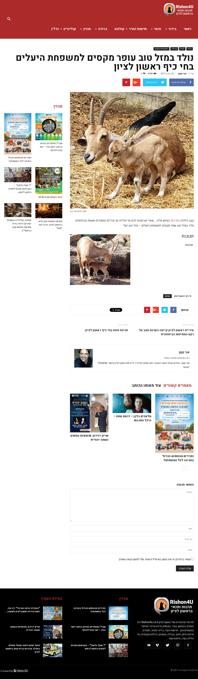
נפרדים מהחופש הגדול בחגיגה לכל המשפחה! (178, 458)
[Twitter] (167, 645)
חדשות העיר (138, 29)
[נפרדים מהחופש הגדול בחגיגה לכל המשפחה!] (174, 423)
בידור (172, 29)
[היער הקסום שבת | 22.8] (48, 180)
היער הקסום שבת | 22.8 (50, 197)
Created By (7, 671)
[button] (9, 19)
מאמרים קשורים (177, 385)
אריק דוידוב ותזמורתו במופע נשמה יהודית (89, 437)
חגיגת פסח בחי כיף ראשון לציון (106, 330)
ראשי (187, 29)
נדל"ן (55, 29)
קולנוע (119, 29)
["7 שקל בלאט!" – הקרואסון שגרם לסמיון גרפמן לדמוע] (17, 174)
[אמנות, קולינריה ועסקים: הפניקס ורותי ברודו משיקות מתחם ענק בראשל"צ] (17, 210)
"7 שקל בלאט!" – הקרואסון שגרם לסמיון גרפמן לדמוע (20, 188)
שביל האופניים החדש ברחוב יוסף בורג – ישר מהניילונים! (51, 146)
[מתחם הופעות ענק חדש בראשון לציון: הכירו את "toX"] (48, 210)
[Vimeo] (157, 645)
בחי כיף (175, 220)
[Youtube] (149, 645)
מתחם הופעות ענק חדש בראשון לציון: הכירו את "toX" (50, 224)
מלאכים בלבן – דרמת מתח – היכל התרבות (132, 418)
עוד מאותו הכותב (146, 385)
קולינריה (69, 29)
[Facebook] (188, 645)
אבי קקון (182, 74)
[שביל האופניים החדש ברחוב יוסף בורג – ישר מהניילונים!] (48, 126)
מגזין (87, 29)
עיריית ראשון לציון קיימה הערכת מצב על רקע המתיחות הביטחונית (166, 332)
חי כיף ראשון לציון (182, 296)
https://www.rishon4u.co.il (176, 358)
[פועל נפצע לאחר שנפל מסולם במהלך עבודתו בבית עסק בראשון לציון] (33, 650)
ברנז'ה (102, 29)
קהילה (174, 48)
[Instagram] (178, 645)
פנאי (157, 29)
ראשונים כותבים (161, 48)
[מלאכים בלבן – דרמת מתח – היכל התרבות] (132, 403)
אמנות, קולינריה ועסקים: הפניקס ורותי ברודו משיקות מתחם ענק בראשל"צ (19, 225)
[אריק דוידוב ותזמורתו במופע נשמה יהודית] (89, 413)
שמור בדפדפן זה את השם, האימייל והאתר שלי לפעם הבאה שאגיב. (154, 559)
